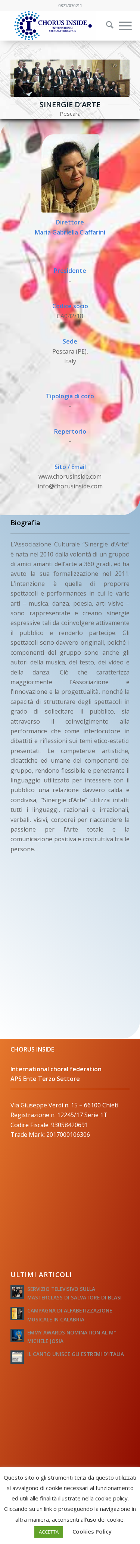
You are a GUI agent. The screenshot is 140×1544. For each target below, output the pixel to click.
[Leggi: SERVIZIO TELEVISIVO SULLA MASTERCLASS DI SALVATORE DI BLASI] (17, 1292)
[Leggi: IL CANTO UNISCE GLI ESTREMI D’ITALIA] (17, 1357)
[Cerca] (106, 26)
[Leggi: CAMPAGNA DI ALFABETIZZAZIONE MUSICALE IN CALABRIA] (17, 1313)
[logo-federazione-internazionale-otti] (58, 26)
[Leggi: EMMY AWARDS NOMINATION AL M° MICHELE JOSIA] (17, 1335)
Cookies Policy (92, 1531)
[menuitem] (105, 26)
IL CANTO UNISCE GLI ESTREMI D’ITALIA (75, 1354)
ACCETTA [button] (49, 1531)
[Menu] (121, 26)
